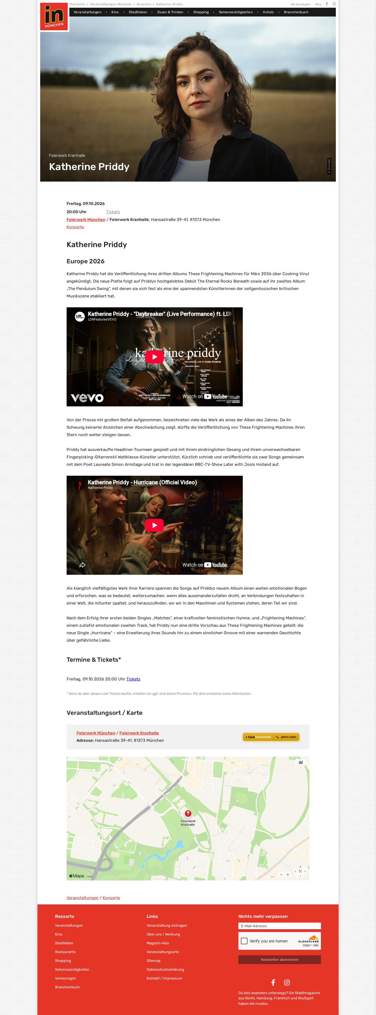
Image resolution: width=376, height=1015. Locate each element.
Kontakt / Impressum (164, 978)
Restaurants (65, 952)
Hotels (268, 12)
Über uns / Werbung (163, 934)
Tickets (113, 211)
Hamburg (264, 998)
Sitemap (153, 961)
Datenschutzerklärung (165, 969)
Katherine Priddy (169, 4)
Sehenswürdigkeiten (236, 12)
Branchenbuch (296, 12)
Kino (115, 12)
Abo (318, 4)
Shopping (201, 12)
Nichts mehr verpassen (263, 916)
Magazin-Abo (158, 943)
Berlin (250, 998)
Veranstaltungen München (111, 4)
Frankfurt (282, 998)
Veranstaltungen (87, 12)
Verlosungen (300, 4)
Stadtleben (138, 12)
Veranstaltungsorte (163, 952)
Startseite (77, 4)
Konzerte (144, 4)
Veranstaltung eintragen (167, 925)
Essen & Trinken (170, 12)
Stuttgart (306, 998)
